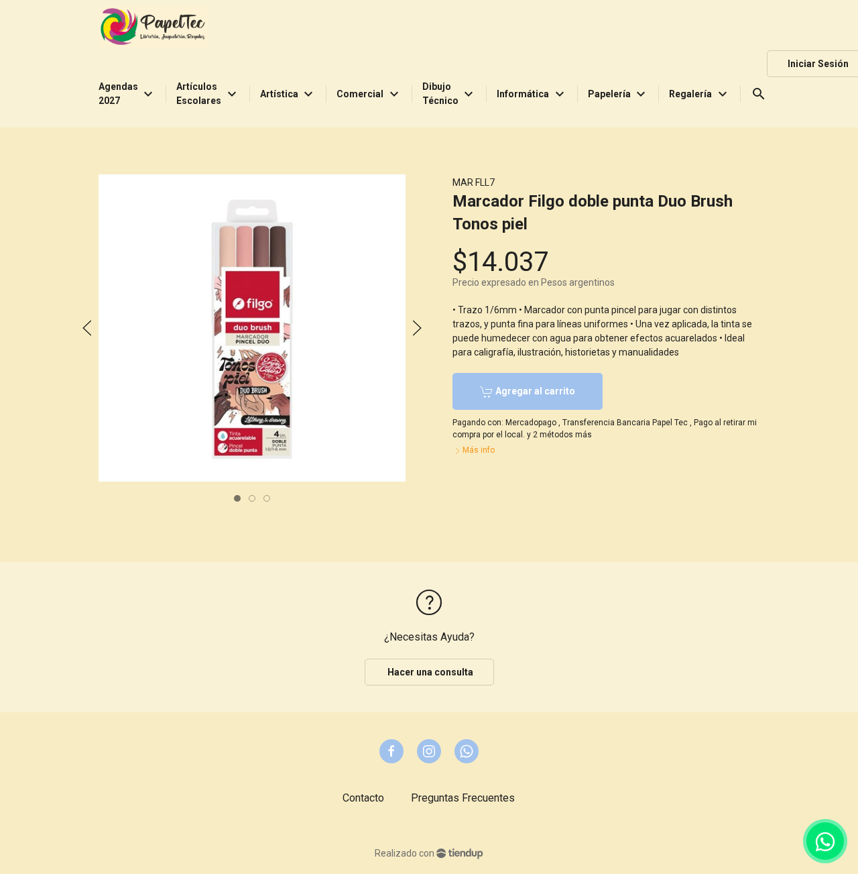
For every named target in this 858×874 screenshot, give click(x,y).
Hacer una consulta (429, 672)
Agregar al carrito (534, 391)
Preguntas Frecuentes (463, 797)
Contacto (363, 797)
